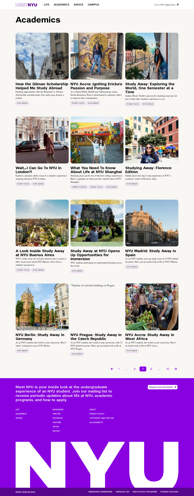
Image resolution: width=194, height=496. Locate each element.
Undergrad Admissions (100, 492)
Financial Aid (122, 492)
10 (167, 369)
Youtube (57, 422)
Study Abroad (22, 103)
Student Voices (78, 103)
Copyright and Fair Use (101, 418)
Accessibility (96, 422)
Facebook (58, 418)
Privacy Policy (97, 414)
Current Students (79, 187)
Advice (78, 4)
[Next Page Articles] (175, 369)
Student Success (169, 492)
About (92, 409)
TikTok (56, 427)
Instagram (58, 409)
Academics (61, 4)
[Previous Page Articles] (111, 369)
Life (46, 4)
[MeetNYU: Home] (26, 4)
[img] (42, 56)
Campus (93, 4)
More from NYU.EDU (25, 492)
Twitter (57, 414)
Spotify (56, 431)
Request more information (161, 387)
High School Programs (145, 492)
